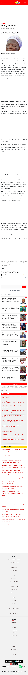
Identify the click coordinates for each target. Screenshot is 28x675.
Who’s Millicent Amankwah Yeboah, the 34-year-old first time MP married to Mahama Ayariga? (13, 455)
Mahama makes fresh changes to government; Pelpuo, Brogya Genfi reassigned (14, 450)
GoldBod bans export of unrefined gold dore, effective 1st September (13, 510)
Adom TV (14, 603)
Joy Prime (14, 605)
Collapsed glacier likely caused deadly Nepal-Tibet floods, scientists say (13, 417)
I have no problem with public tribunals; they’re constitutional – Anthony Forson (12, 426)
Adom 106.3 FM (14, 581)
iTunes (15, 666)
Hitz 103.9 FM (14, 584)
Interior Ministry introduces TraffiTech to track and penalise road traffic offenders (14, 499)
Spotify (24, 666)
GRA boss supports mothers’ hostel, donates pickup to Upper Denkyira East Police (13, 431)
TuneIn (7, 666)
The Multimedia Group (14, 559)
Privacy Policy (14, 570)
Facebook (14, 624)
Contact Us (14, 565)
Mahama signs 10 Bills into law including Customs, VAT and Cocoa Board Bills (12, 477)
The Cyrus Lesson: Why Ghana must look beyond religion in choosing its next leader (13, 422)
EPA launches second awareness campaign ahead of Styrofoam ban (13, 397)
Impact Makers (14, 649)
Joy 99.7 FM (14, 578)
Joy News (14, 600)
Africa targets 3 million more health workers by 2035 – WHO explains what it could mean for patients (13, 402)
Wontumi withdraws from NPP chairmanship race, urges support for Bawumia (13, 515)
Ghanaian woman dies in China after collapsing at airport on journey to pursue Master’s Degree (12, 472)
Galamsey (14, 651)
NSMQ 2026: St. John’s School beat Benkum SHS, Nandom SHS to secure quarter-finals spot (13, 436)
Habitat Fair (14, 646)
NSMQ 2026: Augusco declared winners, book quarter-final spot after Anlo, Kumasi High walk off (13, 493)
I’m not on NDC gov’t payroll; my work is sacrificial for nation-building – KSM (12, 461)
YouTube (14, 622)
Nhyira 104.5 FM (14, 592)
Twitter (14, 627)
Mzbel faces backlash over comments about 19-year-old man (13, 520)
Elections (14, 657)
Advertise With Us (14, 562)
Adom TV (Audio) (14, 611)
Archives (14, 654)
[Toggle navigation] (25, 2)
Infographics (14, 635)
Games (14, 644)
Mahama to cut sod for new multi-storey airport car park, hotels (12, 487)
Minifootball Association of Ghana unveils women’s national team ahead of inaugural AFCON (13, 441)
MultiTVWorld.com (14, 608)
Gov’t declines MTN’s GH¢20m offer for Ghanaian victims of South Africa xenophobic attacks (13, 504)
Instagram (14, 630)
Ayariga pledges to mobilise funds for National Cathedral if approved (13, 525)
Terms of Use (14, 567)
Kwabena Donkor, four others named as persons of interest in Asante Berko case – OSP (14, 466)
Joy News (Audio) (14, 613)
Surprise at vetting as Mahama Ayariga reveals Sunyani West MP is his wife (13, 482)
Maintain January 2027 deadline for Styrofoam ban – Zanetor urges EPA (14, 407)
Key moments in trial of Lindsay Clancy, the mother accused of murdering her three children (13, 412)
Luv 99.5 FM (14, 589)
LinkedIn (14, 632)
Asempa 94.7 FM (14, 586)
